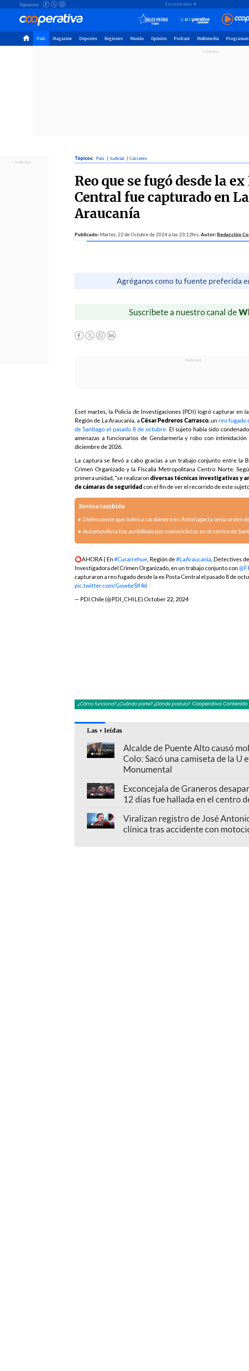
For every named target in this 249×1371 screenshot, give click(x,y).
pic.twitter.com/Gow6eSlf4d (111, 585)
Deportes (88, 38)
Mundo (137, 38)
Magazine (62, 38)
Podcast (182, 38)
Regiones (113, 38)
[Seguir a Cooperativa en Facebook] (46, 4)
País (41, 38)
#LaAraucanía (193, 559)
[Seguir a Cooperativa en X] (54, 4)
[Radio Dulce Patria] (153, 20)
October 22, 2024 (166, 599)
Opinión (159, 38)
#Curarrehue (130, 559)
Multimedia (208, 38)
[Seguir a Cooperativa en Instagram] (62, 4)
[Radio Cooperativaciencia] (194, 20)
